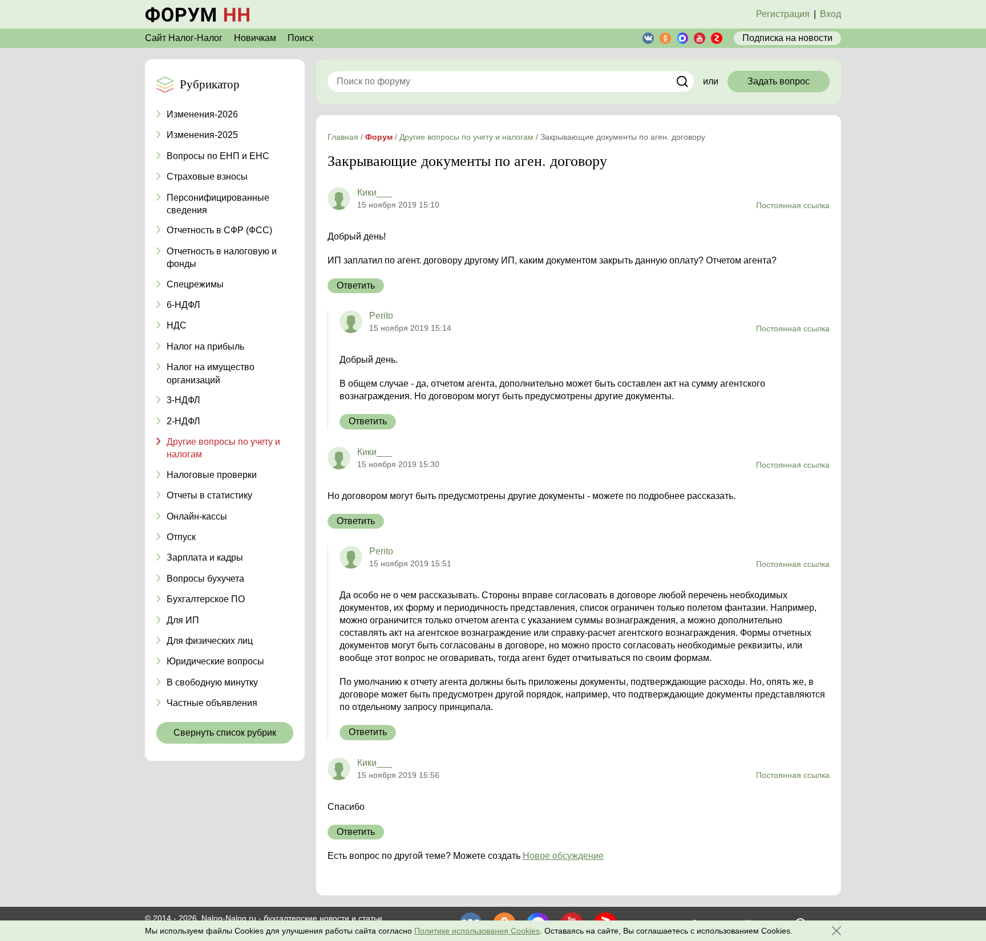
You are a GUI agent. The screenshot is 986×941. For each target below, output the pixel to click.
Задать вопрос (778, 81)
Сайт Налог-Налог (184, 38)
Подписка (787, 38)
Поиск (300, 38)
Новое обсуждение (563, 856)
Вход (830, 14)
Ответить (356, 285)
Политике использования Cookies (477, 930)
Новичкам (255, 38)
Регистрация (783, 14)
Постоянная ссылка (793, 205)
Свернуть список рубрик (224, 732)
